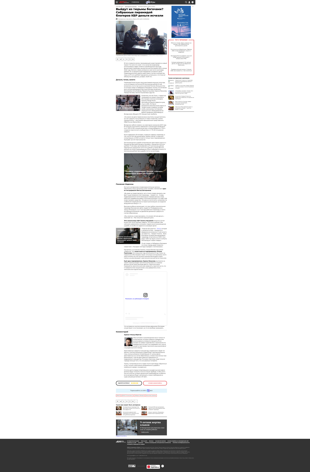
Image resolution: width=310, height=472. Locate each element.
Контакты (140, 442)
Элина (158, 228)
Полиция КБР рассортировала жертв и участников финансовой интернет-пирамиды (156, 408)
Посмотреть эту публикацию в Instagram (137, 298)
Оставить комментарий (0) (155, 383)
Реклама (151, 441)
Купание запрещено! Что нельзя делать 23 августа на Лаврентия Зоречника (181, 64)
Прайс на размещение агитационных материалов (158, 442)
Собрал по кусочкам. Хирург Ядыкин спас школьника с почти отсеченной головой (184, 87)
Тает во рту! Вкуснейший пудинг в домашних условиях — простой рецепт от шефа (183, 108)
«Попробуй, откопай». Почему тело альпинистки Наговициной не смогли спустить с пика (184, 92)
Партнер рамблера (141, 466)
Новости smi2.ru (121, 436)
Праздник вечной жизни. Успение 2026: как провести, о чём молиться (181, 70)
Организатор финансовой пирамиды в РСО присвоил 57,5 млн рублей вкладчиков (131, 413)
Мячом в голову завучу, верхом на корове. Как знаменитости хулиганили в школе (181, 44)
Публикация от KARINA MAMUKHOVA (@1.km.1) (145, 323)
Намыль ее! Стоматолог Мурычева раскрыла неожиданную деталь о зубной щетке (184, 81)
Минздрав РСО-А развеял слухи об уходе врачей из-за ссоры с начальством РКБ (181, 57)
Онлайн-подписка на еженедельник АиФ (178, 441)
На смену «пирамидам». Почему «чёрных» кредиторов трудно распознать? (143, 172)
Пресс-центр (144, 441)
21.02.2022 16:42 (119, 6)
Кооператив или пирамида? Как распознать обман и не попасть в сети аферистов (131, 408)
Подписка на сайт (131, 442)
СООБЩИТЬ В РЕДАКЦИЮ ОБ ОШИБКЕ (136, 444)
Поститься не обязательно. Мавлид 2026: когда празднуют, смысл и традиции (181, 51)
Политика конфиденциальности (181, 442)
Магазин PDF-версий (160, 441)
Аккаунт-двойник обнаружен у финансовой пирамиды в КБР (156, 413)
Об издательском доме (133, 441)
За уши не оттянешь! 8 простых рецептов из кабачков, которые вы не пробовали (184, 97)
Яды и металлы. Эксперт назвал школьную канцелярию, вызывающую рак (183, 103)
